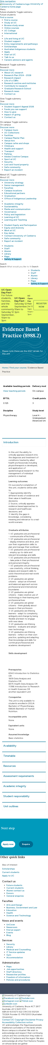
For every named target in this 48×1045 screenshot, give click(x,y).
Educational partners (14, 193)
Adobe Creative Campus (16, 156)
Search (3, 266)
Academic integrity (13, 204)
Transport (9, 151)
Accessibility (8, 1022)
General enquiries (15, 896)
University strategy (13, 182)
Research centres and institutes (20, 83)
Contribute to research (15, 86)
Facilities (8, 135)
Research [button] (4, 64)
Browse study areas (14, 25)
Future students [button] (8, 12)
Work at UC (10, 230)
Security (8, 162)
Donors (10, 893)
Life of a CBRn (11, 80)
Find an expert (13, 930)
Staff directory (14, 972)
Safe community (12, 167)
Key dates (9, 233)
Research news (11, 91)
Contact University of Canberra (20, 235)
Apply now (8, 844)
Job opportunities (15, 969)
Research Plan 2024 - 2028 (17, 75)
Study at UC (10, 22)
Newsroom (11, 927)
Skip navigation (8, 1)
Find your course (18, 367)
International (10, 33)
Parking (8, 154)
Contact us (9, 94)
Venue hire (9, 140)
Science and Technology (18, 915)
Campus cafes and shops (16, 143)
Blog (8, 935)
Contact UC (8, 1019)
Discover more (7, 70)
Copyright (20, 1019)
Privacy (39, 1019)
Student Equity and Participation (20, 225)
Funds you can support (15, 109)
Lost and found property (16, 164)
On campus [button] (5, 122)
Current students (10, 872)
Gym (8, 955)
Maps (6, 256)
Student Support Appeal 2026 (19, 106)
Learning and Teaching (15, 220)
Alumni (7, 251)
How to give (10, 112)
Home (5, 367)
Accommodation (14, 957)
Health (9, 913)
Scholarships (10, 46)
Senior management (14, 185)
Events (9, 932)
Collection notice (24, 1022)
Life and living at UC (14, 38)
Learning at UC (11, 217)
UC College (10, 30)
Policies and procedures (18, 980)
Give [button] (2, 98)
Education (11, 910)
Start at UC (10, 54)
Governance (10, 212)
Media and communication (17, 209)
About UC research (13, 72)
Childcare (9, 146)
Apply (7, 52)
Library (7, 254)
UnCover (10, 924)
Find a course (6, 17)
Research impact (12, 78)
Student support (12, 41)
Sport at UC (10, 159)
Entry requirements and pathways (21, 44)
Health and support (13, 148)
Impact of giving (12, 114)
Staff (7, 248)
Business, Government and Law (21, 907)
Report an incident (13, 170)
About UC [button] (5, 174)
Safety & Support (12, 259)
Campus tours (11, 130)
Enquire (26, 844)
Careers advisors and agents (18, 60)
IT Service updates (15, 952)
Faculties (8, 188)
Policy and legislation (14, 214)
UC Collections (11, 132)
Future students (14, 885)
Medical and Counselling (18, 949)
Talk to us (9, 57)
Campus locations (13, 190)
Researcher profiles (16, 974)
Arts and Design (14, 905)
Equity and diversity (14, 228)
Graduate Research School (17, 88)
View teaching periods (14, 391)
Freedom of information (18, 977)
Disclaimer (30, 1019)
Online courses (11, 28)
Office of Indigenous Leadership (20, 198)
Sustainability (11, 206)
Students (8, 246)
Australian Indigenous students (19, 49)
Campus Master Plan (14, 138)
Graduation (10, 196)
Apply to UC (8, 875)
